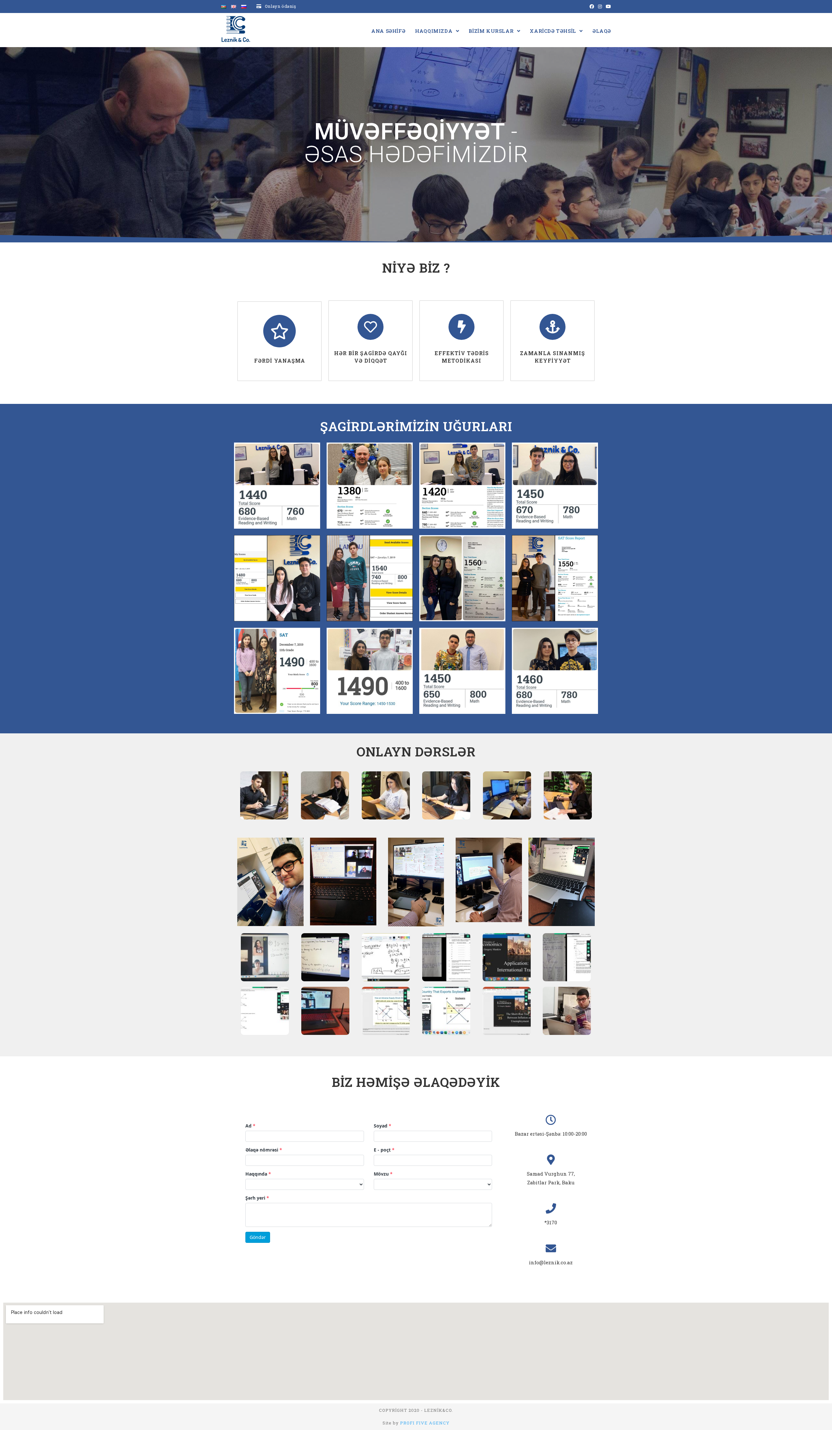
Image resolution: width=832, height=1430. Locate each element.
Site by (416, 1423)
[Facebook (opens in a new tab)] (592, 6)
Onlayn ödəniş (280, 6)
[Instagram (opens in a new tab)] (600, 6)
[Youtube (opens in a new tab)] (607, 6)
